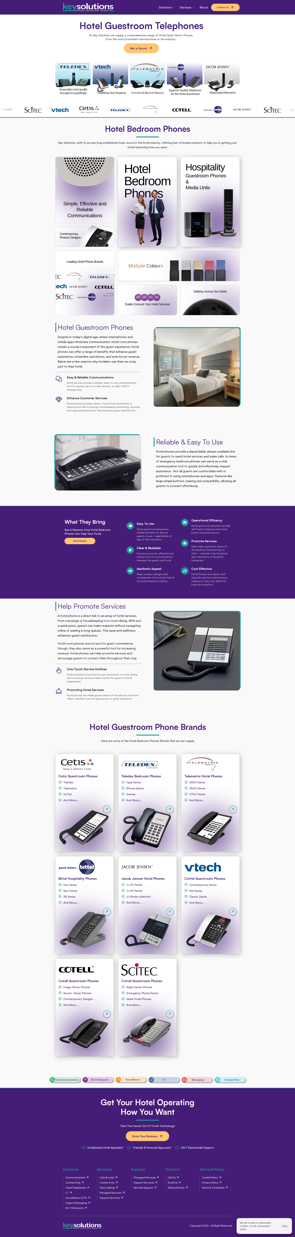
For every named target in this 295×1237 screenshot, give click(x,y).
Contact (172, 1170)
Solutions (71, 1170)
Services (104, 1170)
